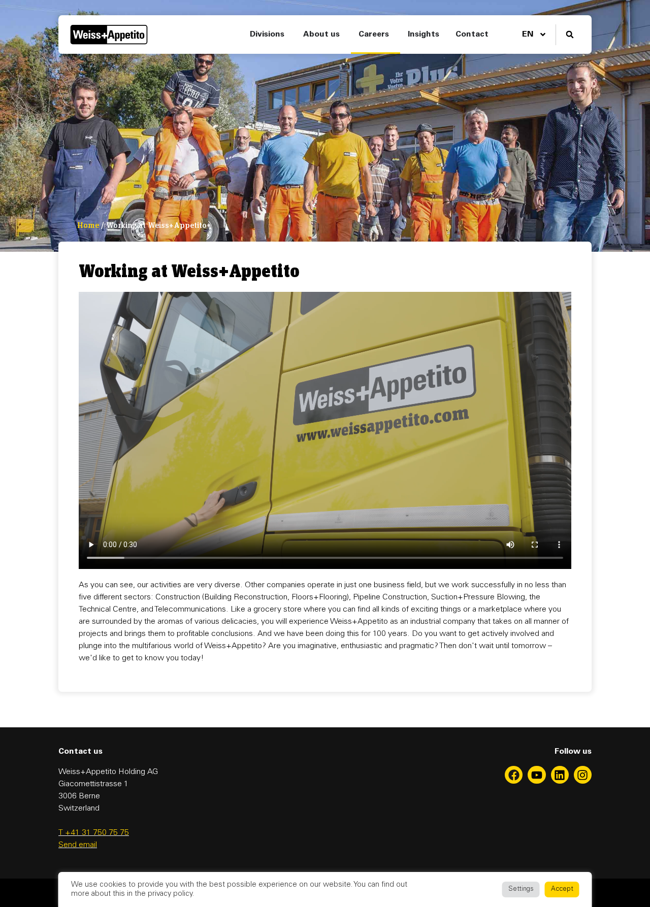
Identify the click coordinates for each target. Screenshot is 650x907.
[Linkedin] (560, 775)
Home (88, 225)
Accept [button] (562, 889)
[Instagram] (583, 775)
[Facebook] (514, 775)
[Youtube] (536, 775)
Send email (77, 845)
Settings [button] (521, 889)
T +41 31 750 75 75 (93, 833)
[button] (569, 34)
